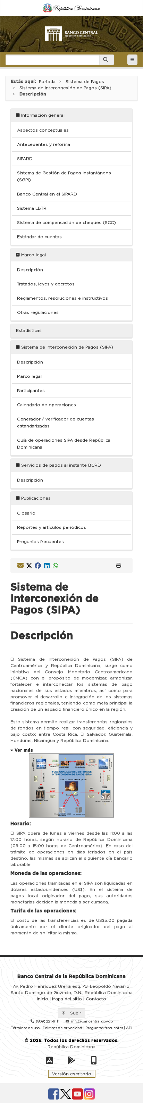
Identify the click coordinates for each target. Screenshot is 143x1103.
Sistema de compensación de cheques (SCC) (66, 222)
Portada (47, 82)
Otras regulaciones (38, 312)
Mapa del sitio (67, 999)
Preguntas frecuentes (40, 542)
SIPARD (25, 159)
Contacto (96, 999)
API (129, 1028)
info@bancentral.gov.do (92, 1021)
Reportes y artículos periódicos (51, 527)
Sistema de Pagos (85, 82)
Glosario (26, 513)
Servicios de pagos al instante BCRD (60, 465)
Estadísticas (29, 330)
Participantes (31, 390)
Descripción (30, 270)
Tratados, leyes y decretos (46, 284)
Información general (42, 115)
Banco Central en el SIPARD (47, 194)
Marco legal (33, 255)
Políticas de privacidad (62, 1028)
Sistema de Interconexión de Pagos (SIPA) (65, 88)
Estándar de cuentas (39, 237)
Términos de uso (25, 1028)
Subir (75, 1013)
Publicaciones (35, 498)
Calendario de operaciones (46, 405)
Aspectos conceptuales (43, 130)
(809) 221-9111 (47, 1021)
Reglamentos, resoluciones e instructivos (62, 298)
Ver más (23, 750)
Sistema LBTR (32, 208)
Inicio (42, 999)
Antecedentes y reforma (43, 144)
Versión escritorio (71, 1074)
